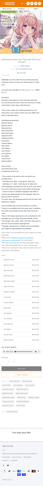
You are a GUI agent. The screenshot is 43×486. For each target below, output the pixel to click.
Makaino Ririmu (21, 260)
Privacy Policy (6, 457)
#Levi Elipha (6, 385)
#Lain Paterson (15, 381)
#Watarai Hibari (33, 397)
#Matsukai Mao (7, 393)
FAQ (3, 450)
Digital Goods (25, 66)
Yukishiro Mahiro (21, 292)
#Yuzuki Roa (20, 405)
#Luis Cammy (29, 385)
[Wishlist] (35, 3)
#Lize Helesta (18, 385)
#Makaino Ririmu (22, 389)
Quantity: (5, 357)
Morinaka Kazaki (21, 281)
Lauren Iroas (21, 335)
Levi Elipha (21, 329)
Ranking (21, 9)
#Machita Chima (8, 389)
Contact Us (5, 460)
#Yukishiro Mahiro (23, 401)
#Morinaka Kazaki (8, 397)
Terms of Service (17, 457)
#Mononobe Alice (22, 393)
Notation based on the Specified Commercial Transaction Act (19, 454)
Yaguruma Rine (21, 286)
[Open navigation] (3, 3)
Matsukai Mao (21, 270)
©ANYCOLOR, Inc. (7, 479)
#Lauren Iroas (27, 381)
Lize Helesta (21, 313)
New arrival (7, 9)
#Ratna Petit (21, 397)
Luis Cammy (21, 318)
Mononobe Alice (21, 276)
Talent (36, 9)
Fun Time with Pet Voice (24, 69)
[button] (28, 3)
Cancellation (14, 460)
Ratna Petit (21, 308)
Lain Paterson (21, 324)
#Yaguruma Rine (8, 401)
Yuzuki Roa (21, 297)
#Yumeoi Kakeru (8, 405)
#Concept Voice (12, 412)
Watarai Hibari (21, 340)
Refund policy (27, 457)
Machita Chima (21, 265)
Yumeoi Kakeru (21, 302)
